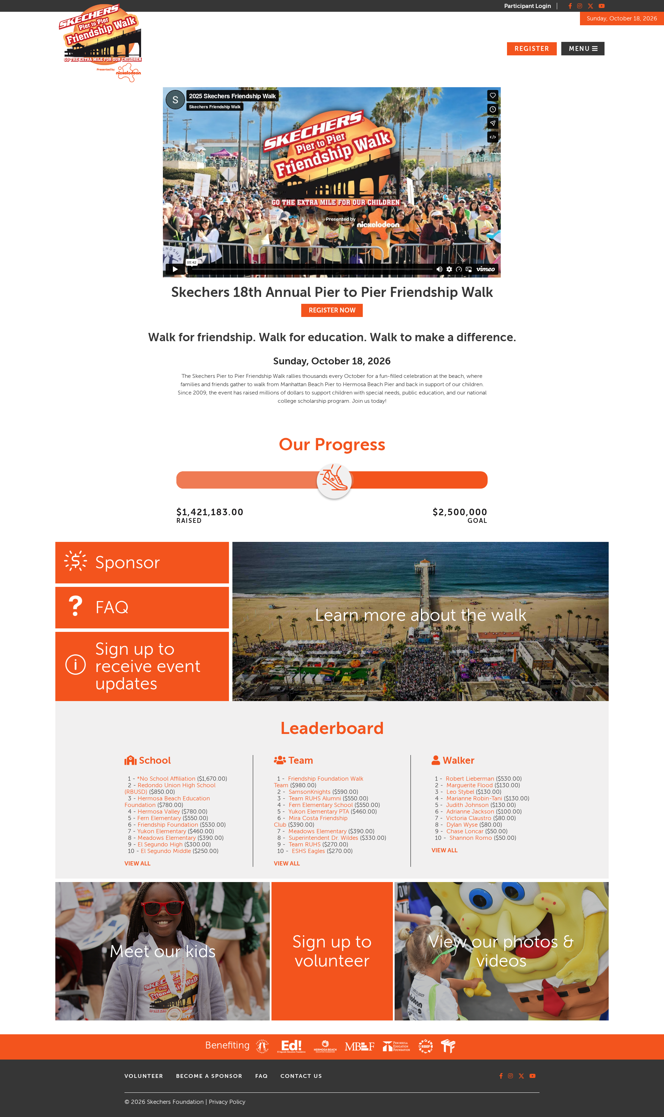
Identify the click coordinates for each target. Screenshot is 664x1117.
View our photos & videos (501, 951)
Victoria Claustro (468, 818)
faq (261, 1076)
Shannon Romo (471, 838)
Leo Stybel (460, 792)
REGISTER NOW (332, 310)
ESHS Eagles (308, 851)
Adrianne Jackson (470, 811)
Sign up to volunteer (332, 951)
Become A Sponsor (209, 1076)
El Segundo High (160, 844)
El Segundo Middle (166, 851)
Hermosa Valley (159, 811)
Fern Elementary (159, 818)
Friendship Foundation (168, 824)
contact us (301, 1076)
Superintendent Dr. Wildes (323, 838)
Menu (580, 48)
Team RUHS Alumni (315, 798)
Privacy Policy (227, 1102)
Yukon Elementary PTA (318, 811)
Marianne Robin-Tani (474, 798)
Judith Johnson (467, 805)
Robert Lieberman (470, 778)
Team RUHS (305, 844)
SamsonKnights (310, 792)
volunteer (144, 1076)
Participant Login (527, 6)
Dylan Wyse (462, 824)
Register (532, 48)
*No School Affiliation (166, 778)
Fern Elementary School (321, 805)
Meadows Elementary (167, 838)
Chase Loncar (464, 831)
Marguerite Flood (469, 785)
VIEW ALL (137, 863)
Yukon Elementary (161, 831)
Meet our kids (162, 951)
